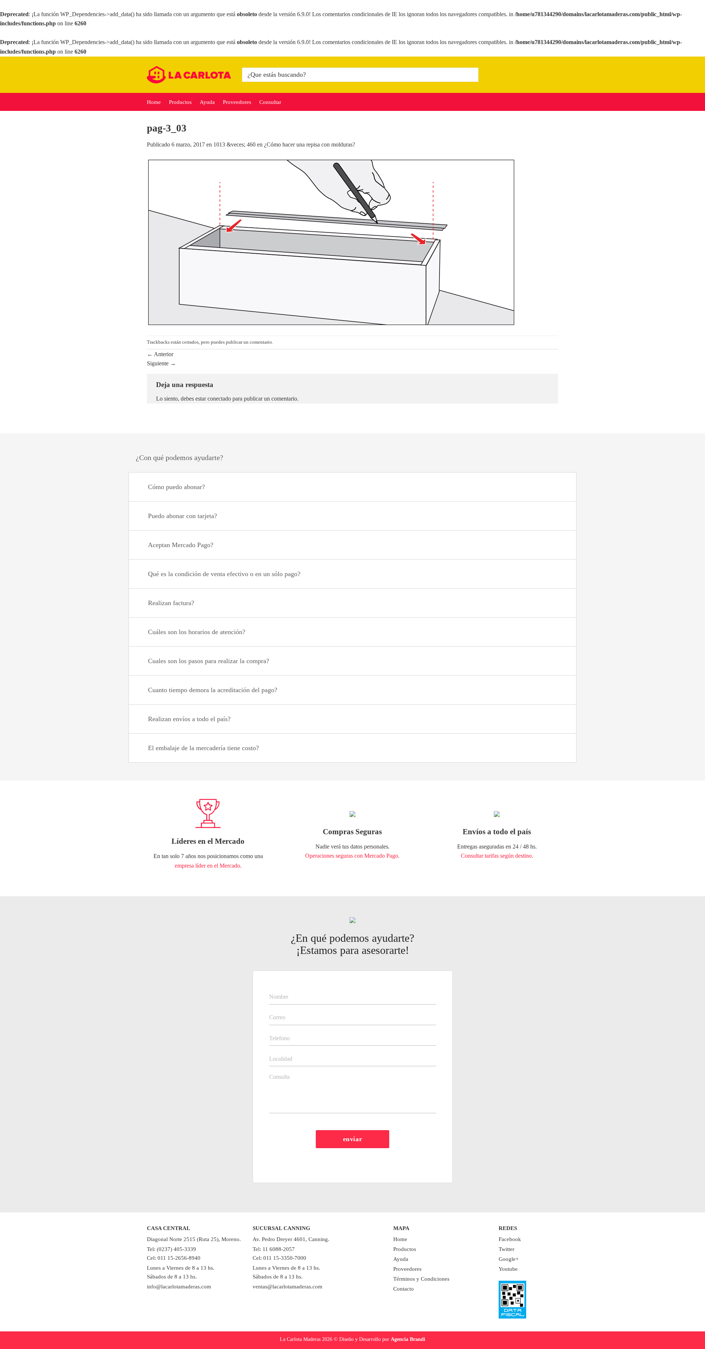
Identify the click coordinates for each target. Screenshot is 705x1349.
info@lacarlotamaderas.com (179, 1287)
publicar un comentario (249, 342)
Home (154, 102)
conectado (219, 398)
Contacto (403, 1289)
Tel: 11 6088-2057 (274, 1249)
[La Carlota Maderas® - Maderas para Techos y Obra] (189, 74)
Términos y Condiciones (421, 1279)
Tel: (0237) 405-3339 (171, 1249)
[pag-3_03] (333, 242)
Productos (180, 102)
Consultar (270, 102)
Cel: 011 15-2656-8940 (173, 1258)
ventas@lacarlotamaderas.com (287, 1287)
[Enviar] (472, 74)
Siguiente (161, 363)
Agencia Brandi (408, 1339)
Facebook (510, 1239)
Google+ (508, 1259)
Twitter (506, 1249)
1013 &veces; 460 (234, 144)
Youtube (508, 1269)
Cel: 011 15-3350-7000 (279, 1258)
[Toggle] (561, 488)
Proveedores (237, 102)
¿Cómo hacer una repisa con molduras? (309, 144)
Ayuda (207, 102)
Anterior (160, 354)
